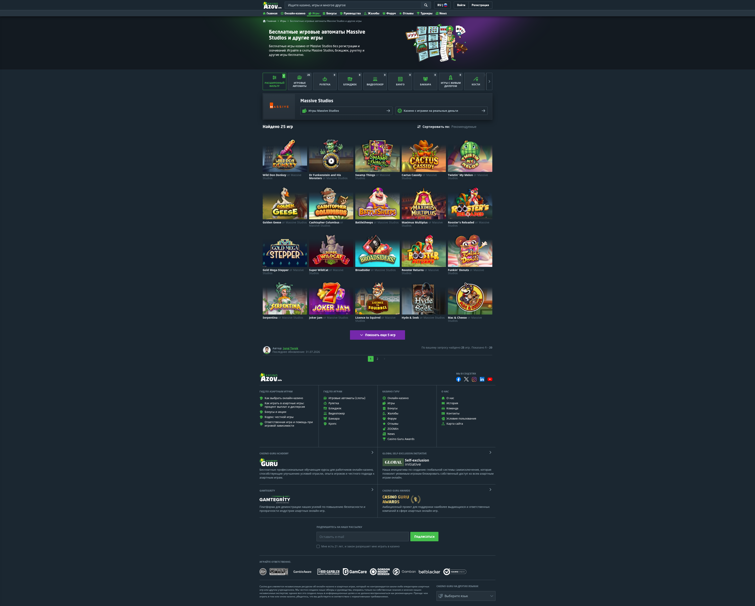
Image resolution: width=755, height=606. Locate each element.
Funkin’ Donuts (466, 271)
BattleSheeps (377, 222)
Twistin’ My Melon (468, 176)
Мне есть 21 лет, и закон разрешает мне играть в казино (360, 546)
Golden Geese (285, 222)
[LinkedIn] (482, 379)
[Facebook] (458, 379)
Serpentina (283, 317)
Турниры (426, 13)
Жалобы (373, 13)
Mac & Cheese (465, 319)
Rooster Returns (420, 271)
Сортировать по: (436, 127)
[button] (465, 596)
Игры (315, 13)
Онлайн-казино (295, 13)
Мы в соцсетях (466, 373)
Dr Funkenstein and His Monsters (328, 176)
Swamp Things (372, 176)
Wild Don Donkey (282, 176)
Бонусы (331, 13)
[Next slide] (489, 81)
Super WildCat (326, 271)
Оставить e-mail (328, 534)
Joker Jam (328, 317)
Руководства (352, 13)
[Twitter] (466, 379)
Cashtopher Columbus (326, 224)
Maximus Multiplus (422, 224)
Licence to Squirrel (375, 319)
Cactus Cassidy (419, 176)
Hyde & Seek (423, 317)
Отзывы (408, 13)
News (443, 13)
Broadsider (375, 270)
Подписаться (424, 536)
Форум (391, 13)
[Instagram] (474, 379)
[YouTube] (490, 379)
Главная (272, 13)
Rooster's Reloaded (468, 224)
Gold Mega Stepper (283, 271)
